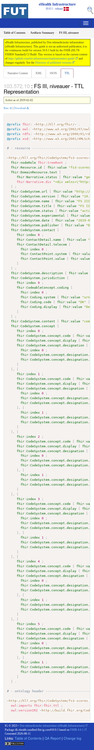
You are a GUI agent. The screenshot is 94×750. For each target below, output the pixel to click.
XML (38, 73)
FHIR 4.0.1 (76, 729)
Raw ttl (8, 108)
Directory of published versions (53, 62)
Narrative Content (17, 73)
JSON (53, 73)
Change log (72, 738)
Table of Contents (28, 738)
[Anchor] (41, 91)
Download (20, 108)
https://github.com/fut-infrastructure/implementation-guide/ (41, 58)
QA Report (53, 738)
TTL (67, 73)
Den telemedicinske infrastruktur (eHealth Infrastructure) (52, 725)
